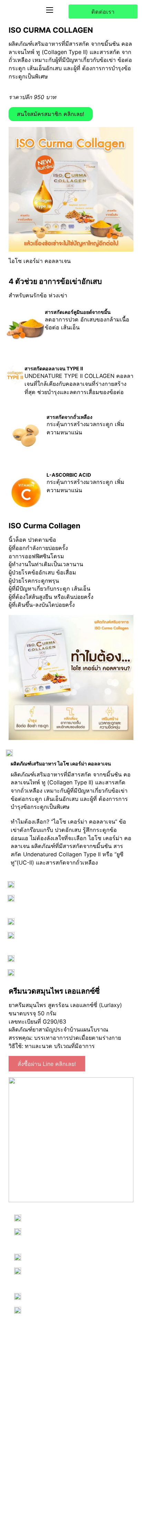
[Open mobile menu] (49, 10)
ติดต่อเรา (102, 11)
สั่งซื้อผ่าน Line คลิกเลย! (47, 1063)
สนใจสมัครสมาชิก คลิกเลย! (50, 113)
